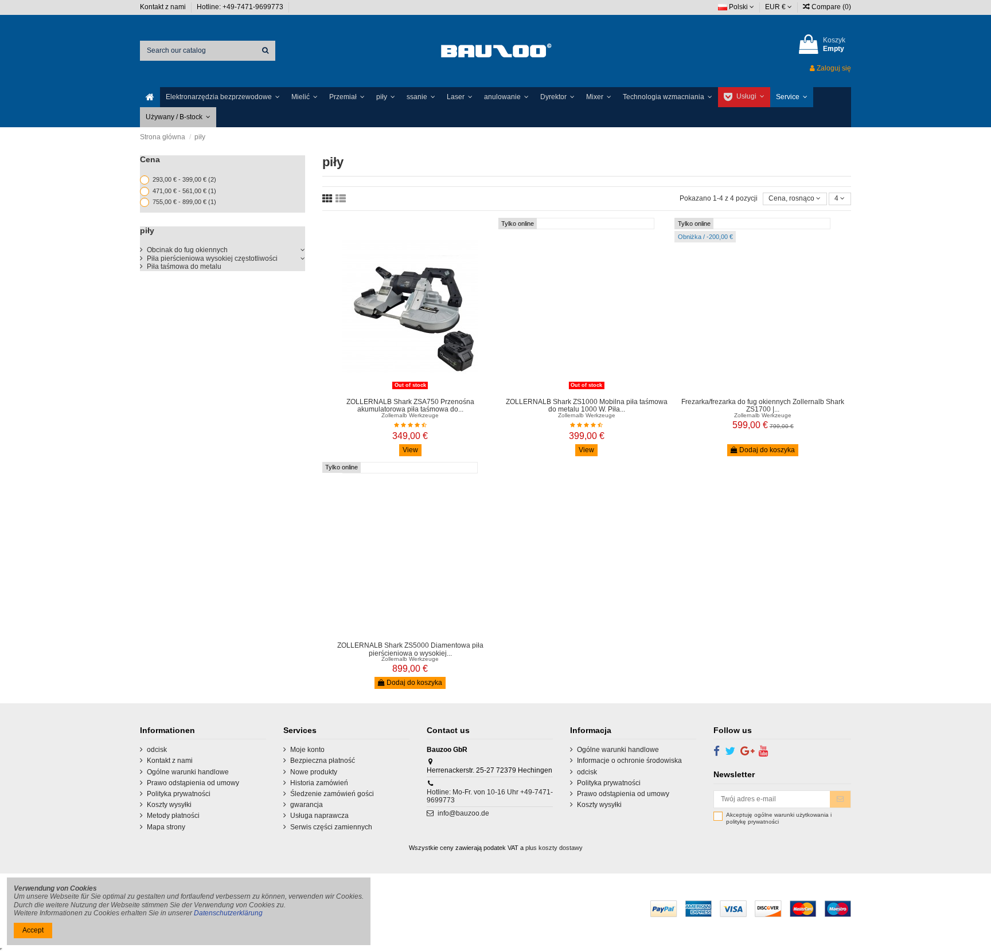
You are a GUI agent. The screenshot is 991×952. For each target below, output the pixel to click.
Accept (33, 930)
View (410, 450)
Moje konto (307, 750)
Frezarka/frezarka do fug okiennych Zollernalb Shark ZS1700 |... (762, 405)
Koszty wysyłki (169, 805)
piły (147, 230)
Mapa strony (166, 827)
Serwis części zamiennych (331, 827)
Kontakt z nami (164, 7)
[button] (223, 97)
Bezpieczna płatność (322, 761)
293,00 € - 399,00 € (184, 179)
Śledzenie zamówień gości (332, 794)
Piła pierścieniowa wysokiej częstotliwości (212, 258)
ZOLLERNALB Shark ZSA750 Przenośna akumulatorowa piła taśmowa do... (410, 405)
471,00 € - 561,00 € (184, 190)
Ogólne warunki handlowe (188, 772)
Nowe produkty (313, 772)
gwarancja (306, 805)
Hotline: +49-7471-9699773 (241, 7)
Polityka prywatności (178, 794)
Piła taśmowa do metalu (184, 267)
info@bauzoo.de (463, 813)
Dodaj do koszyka (766, 450)
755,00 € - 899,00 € (184, 201)
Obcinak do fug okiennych (187, 250)
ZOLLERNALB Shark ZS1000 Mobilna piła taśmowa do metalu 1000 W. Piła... (587, 405)
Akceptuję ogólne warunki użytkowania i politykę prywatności (779, 818)
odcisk (157, 750)
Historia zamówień (319, 783)
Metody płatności (173, 816)
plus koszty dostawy (554, 847)
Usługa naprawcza (319, 816)
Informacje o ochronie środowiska (629, 761)
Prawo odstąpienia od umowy (193, 783)
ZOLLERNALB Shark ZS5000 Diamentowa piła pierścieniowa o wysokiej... (410, 649)
